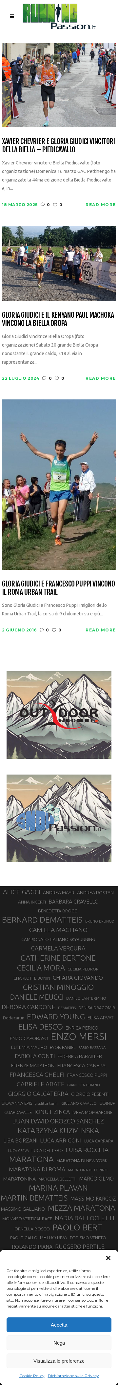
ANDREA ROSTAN (95, 892)
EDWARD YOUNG (56, 1016)
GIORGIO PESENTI (89, 1094)
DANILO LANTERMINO (86, 998)
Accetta (59, 1325)
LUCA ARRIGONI (61, 1140)
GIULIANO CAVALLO (79, 1103)
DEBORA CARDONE (28, 1007)
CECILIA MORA (41, 968)
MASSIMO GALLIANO (23, 1209)
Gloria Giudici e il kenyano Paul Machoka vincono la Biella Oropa (58, 319)
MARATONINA (19, 1179)
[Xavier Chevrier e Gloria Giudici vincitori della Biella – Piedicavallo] (59, 84)
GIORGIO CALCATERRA (38, 1093)
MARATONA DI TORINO (88, 1170)
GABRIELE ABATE (41, 1084)
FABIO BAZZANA (92, 1048)
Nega (59, 1343)
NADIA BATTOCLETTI (84, 1218)
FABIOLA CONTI (35, 1056)
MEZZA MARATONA (81, 1208)
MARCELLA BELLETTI (57, 1179)
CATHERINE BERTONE (58, 957)
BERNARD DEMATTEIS (42, 919)
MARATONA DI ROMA (37, 1169)
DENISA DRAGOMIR (96, 1007)
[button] (108, 1258)
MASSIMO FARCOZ (93, 1199)
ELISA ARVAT (101, 1017)
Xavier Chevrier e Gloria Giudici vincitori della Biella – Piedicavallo (58, 145)
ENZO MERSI (79, 1037)
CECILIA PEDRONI (84, 969)
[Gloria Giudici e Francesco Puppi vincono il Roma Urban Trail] (59, 484)
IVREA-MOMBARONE (92, 1112)
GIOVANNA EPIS (16, 1103)
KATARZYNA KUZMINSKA (58, 1130)
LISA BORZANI (20, 1140)
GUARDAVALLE (18, 1112)
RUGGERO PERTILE (80, 1246)
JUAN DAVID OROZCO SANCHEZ (58, 1121)
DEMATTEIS (67, 1008)
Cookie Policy (32, 1375)
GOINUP (107, 1103)
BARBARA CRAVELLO (74, 902)
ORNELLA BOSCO (32, 1228)
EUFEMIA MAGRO (29, 1047)
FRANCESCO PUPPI (87, 1075)
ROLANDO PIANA (32, 1247)
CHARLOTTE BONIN (31, 978)
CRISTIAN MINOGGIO (58, 987)
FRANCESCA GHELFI (37, 1074)
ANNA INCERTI (32, 902)
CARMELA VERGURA (58, 948)
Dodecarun (13, 1017)
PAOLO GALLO (23, 1237)
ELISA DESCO (40, 1026)
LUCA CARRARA (98, 1141)
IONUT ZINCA (52, 1112)
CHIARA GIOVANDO (78, 977)
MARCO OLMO (96, 1179)
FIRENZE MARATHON (32, 1065)
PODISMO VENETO (88, 1237)
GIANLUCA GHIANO (83, 1085)
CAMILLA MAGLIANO (58, 929)
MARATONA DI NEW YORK (82, 1160)
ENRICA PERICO (82, 1028)
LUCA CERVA (18, 1151)
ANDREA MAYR (58, 892)
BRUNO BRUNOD (99, 921)
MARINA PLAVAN (58, 1187)
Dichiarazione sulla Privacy (73, 1375)
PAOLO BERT (77, 1227)
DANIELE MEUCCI (37, 997)
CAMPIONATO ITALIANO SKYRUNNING (58, 939)
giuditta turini (47, 1103)
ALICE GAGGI (21, 892)
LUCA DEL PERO (47, 1150)
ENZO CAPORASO (29, 1038)
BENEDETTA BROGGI (58, 910)
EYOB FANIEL (63, 1047)
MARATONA (31, 1159)
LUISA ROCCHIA (87, 1149)
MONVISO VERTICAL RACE (27, 1218)
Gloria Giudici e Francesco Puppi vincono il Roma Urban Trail (58, 588)
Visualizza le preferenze (59, 1361)
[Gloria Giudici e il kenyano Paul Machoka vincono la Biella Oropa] (59, 263)
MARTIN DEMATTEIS (34, 1198)
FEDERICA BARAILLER (79, 1056)
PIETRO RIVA (53, 1237)
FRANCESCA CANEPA (81, 1065)
